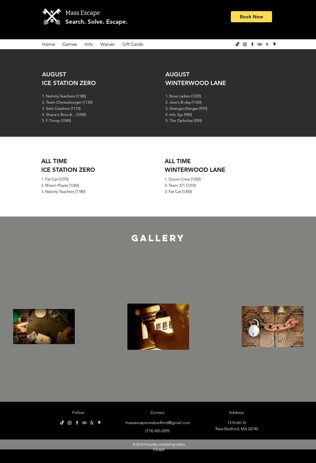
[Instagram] (244, 44)
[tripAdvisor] (259, 44)
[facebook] (252, 44)
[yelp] (267, 44)
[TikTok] (237, 44)
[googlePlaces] (274, 44)
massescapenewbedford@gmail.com (157, 422)
